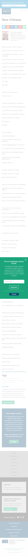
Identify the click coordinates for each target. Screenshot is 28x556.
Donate (14, 294)
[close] (25, 260)
